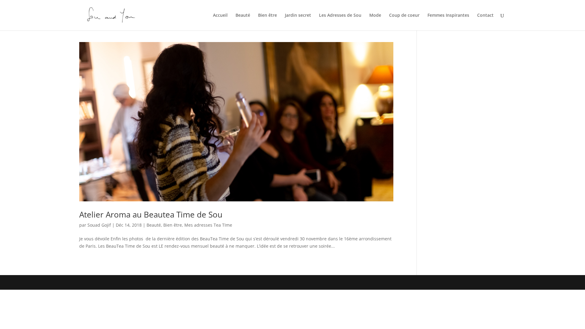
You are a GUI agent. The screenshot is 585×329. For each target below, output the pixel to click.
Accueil (220, 15)
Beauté (243, 15)
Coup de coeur (404, 15)
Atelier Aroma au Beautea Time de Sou (150, 214)
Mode (375, 15)
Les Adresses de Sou (340, 15)
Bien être (267, 15)
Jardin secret (298, 15)
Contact (485, 15)
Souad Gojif (99, 225)
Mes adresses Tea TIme (208, 225)
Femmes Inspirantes (448, 15)
